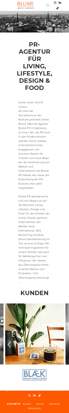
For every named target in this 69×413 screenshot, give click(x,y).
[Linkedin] (60, 3)
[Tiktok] (57, 8)
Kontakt (27, 404)
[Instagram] (55, 3)
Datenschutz (34, 408)
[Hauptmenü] (48, 5)
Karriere (40, 404)
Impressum (54, 404)
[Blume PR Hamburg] (25, 5)
